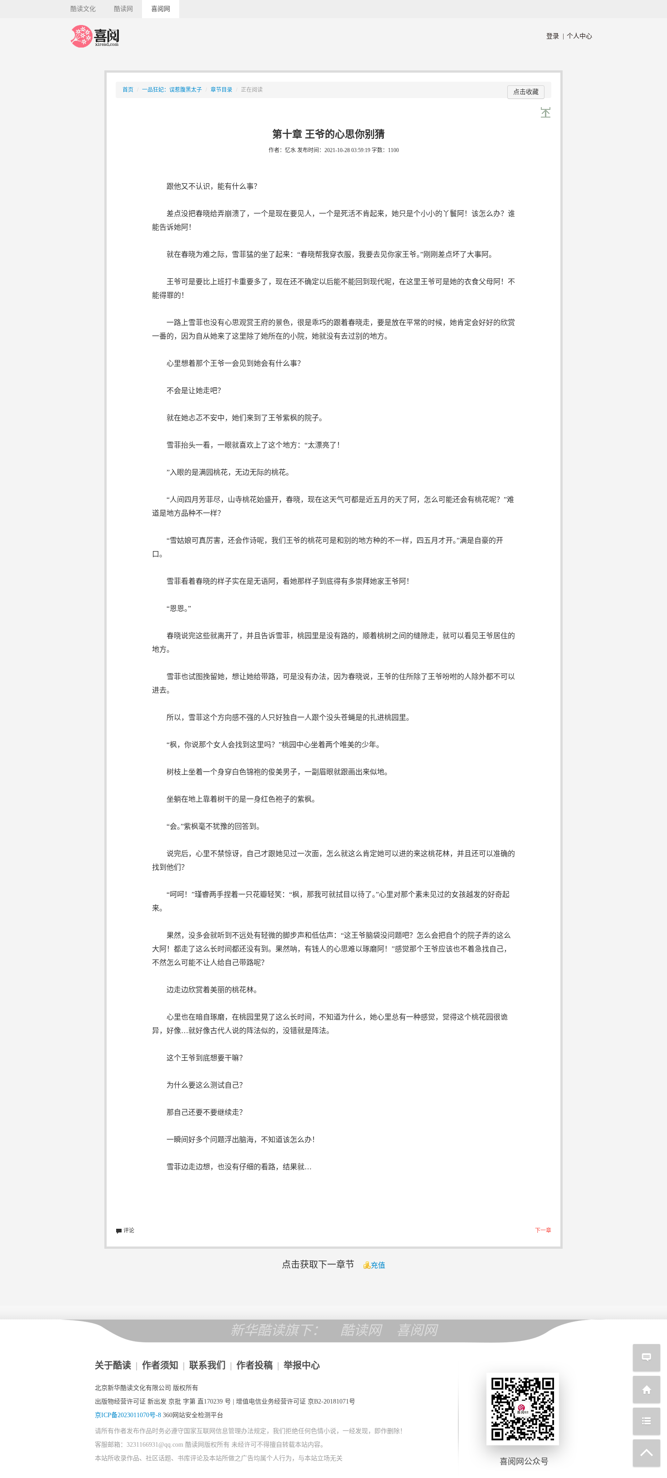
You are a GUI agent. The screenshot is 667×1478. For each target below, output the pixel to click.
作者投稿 (254, 1365)
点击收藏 (526, 92)
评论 (128, 1230)
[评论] (646, 1357)
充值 (378, 1265)
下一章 (543, 1230)
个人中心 (577, 36)
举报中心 (302, 1365)
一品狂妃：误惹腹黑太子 (172, 90)
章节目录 (221, 90)
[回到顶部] (646, 1453)
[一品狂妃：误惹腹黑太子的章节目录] (646, 1421)
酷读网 (123, 8)
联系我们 (207, 1365)
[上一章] (546, 112)
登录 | (555, 36)
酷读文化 (83, 8)
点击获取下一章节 (318, 1265)
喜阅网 (160, 8)
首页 (128, 90)
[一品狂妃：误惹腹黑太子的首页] (646, 1389)
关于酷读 (113, 1365)
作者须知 (160, 1365)
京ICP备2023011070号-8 (128, 1415)
